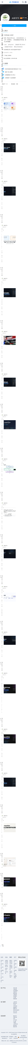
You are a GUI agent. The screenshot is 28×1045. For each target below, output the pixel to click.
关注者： (14, 84)
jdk (1, 295)
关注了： (4, 84)
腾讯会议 (15, 1003)
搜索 (0, 25)
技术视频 (2, 971)
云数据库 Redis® (8, 46)
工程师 (1, 120)
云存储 (14, 997)
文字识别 (15, 1020)
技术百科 (2, 977)
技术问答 (2, 964)
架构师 (1, 192)
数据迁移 (15, 1026)
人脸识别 (15, 1001)
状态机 (1, 484)
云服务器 (15, 989)
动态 (2, 26)
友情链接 (15, 971)
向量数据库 (1, 612)
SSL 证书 (15, 1011)
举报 (26, 17)
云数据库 (15, 994)
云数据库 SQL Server (20, 44)
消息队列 (15, 992)
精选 (2, 69)
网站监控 (15, 1025)
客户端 (1, 313)
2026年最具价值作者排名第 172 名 (13, 69)
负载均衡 (15, 1017)
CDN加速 (15, 1006)
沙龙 (2, 60)
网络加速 (15, 993)
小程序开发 (15, 1024)
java (5, 44)
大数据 (14, 1022)
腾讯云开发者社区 (18, 46)
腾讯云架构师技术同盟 (11, 967)
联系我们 (15, 967)
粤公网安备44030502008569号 (23, 1037)
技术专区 (2, 981)
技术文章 (2, 961)
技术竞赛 (6, 972)
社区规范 (15, 961)
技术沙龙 (2, 967)
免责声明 (15, 964)
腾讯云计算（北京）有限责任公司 (8, 1040)
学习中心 (2, 974)
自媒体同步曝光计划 (6, 962)
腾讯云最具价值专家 (11, 962)
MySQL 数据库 (16, 1010)
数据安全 (15, 1015)
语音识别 (15, 1012)
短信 (14, 1018)
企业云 (14, 1004)
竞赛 (2, 65)
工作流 (1, 432)
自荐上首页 (6, 969)
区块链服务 (15, 990)
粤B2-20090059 (16, 1037)
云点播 (14, 1021)
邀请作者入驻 (6, 965)
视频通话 (15, 1007)
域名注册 (15, 987)
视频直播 (15, 998)
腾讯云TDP (11, 976)
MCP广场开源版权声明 (15, 975)
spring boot (10, 44)
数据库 (1, 685)
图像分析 (15, 1008)
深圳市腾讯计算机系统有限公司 (4, 1037)
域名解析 (15, 996)
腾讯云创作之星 (11, 972)
